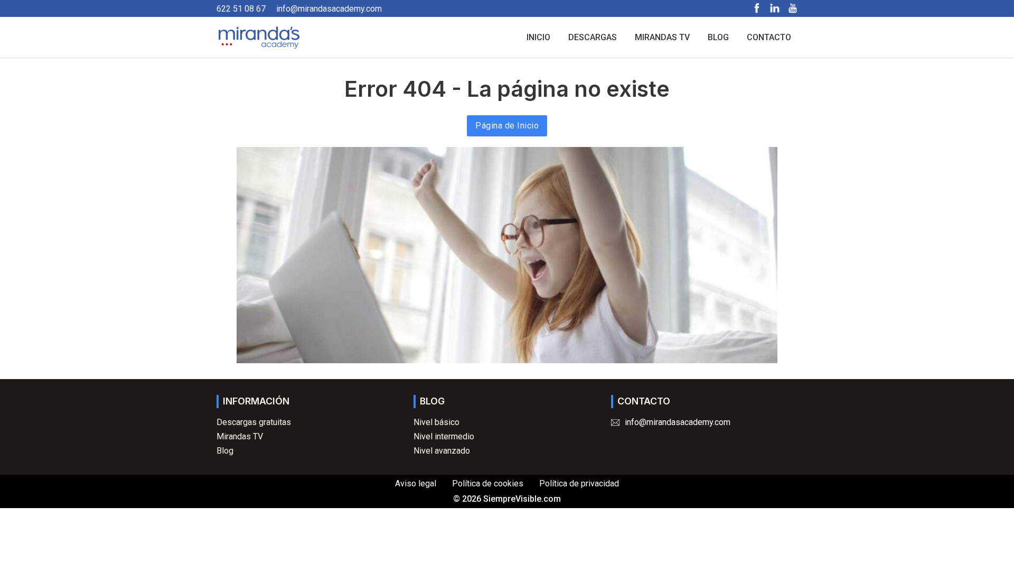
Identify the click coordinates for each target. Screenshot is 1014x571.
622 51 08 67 (241, 9)
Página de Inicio (507, 126)
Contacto (769, 37)
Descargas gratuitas (254, 422)
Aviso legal (415, 483)
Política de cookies (487, 483)
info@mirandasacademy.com (329, 9)
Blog (718, 37)
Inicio (538, 37)
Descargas (592, 37)
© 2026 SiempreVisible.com (507, 499)
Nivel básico (436, 422)
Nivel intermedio (444, 436)
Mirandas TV (662, 37)
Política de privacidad (579, 483)
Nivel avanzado (442, 451)
